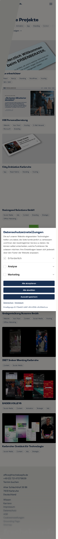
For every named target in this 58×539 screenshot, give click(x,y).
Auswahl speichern (29, 297)
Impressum (19, 303)
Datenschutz (8, 303)
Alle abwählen (29, 290)
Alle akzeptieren (29, 283)
